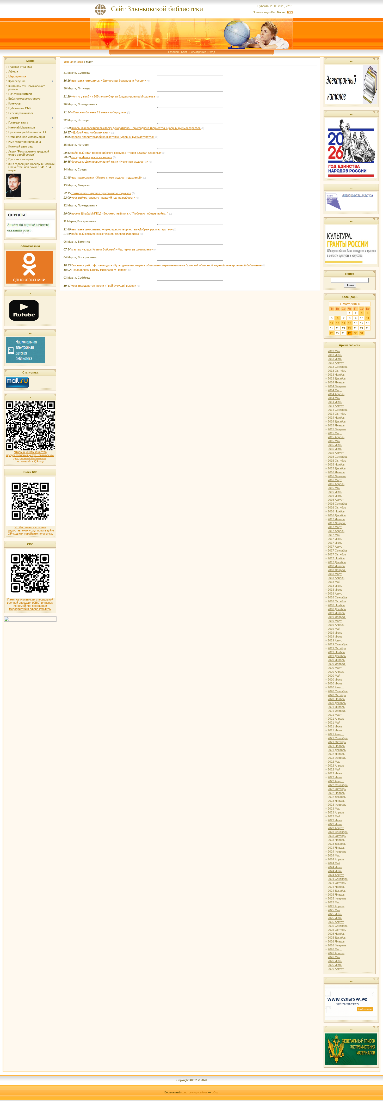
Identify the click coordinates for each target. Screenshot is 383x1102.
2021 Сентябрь (338, 738)
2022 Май (334, 769)
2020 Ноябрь (336, 699)
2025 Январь (336, 894)
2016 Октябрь (337, 507)
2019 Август (336, 640)
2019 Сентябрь (338, 644)
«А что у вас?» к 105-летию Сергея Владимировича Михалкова (113, 96)
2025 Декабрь (337, 937)
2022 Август (336, 781)
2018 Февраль (337, 570)
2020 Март (335, 667)
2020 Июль (335, 683)
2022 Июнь (335, 773)
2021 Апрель (336, 718)
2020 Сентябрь (338, 691)
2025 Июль (335, 918)
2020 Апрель (336, 671)
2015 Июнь (335, 444)
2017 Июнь (335, 538)
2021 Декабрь (337, 749)
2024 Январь (336, 847)
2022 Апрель (336, 765)
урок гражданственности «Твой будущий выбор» (103, 285)
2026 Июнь (335, 961)
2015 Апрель (336, 437)
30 (355, 333)
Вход (211, 51)
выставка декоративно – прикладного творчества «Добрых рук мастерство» (121, 229)
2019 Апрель (336, 624)
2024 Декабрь (337, 890)
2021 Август (336, 734)
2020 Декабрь (337, 703)
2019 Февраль (337, 617)
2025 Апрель (336, 906)
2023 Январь (336, 800)
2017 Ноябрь (336, 558)
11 (367, 318)
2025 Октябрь (337, 929)
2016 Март (335, 480)
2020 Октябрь (337, 695)
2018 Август (336, 593)
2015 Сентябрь (338, 456)
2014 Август (336, 405)
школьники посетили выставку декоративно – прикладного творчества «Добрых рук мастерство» (136, 128)
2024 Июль (335, 871)
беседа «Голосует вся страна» (91, 157)
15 (349, 323)
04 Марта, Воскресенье (80, 257)
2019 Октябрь (337, 648)
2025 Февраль (337, 898)
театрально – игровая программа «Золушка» (101, 193)
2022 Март (335, 761)
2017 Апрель (336, 530)
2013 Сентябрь (338, 366)
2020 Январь (336, 660)
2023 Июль (335, 824)
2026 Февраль (337, 945)
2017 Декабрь (337, 562)
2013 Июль (335, 358)
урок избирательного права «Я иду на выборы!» (103, 197)
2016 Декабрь (337, 515)
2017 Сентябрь (338, 550)
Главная (173, 51)
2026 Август (336, 968)
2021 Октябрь (337, 742)
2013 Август (336, 362)
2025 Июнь (335, 914)
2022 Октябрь (337, 789)
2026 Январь (336, 941)
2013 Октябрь (337, 370)
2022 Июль (335, 777)
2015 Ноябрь (336, 464)
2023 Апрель (336, 812)
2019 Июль (335, 636)
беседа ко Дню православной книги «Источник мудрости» (109, 161)
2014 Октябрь (337, 413)
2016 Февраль (337, 476)
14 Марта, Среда (75, 169)
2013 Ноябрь (336, 374)
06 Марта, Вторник (77, 241)
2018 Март (335, 574)
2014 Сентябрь (338, 409)
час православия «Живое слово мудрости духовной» (106, 177)
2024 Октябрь (337, 882)
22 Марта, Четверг (76, 120)
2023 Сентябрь (338, 832)
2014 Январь (336, 382)
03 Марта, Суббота (77, 277)
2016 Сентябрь (338, 503)
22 (349, 328)
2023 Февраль (337, 804)
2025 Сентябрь (338, 925)
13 (337, 323)
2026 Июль (335, 964)
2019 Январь (336, 613)
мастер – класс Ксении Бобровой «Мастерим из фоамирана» (112, 249)
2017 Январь (336, 519)
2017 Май (334, 534)
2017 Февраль (337, 523)
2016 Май (334, 487)
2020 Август (336, 687)
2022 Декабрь (337, 796)
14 (343, 323)
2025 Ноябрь (336, 933)
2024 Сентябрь (338, 878)
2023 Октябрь (337, 835)
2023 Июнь (335, 820)
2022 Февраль (337, 757)
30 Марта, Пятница (77, 88)
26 (331, 333)
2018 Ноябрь (336, 605)
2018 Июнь (335, 585)
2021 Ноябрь (336, 746)
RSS (290, 12)
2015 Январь (336, 425)
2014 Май (334, 398)
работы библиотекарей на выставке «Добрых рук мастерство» (113, 136)
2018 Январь (336, 566)
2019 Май (334, 628)
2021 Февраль (337, 710)
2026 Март (335, 949)
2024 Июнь (335, 867)
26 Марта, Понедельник (80, 104)
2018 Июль (335, 589)
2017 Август (336, 546)
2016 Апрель (336, 484)
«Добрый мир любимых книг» (90, 132)
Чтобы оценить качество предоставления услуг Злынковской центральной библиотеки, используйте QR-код (30, 456)
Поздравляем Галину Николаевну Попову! (99, 269)
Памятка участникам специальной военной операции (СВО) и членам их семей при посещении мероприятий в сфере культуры (30, 604)
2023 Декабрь (337, 843)
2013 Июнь (335, 355)
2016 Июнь (335, 491)
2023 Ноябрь (336, 839)
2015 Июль (335, 448)
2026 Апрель (336, 953)
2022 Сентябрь (338, 785)
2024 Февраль (337, 851)
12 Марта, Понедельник (80, 205)
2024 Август (336, 875)
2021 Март (335, 714)
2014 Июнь (335, 401)
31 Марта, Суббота (77, 72)
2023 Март (335, 808)
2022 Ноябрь (336, 792)
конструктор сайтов (194, 1092)
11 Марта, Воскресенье (80, 221)
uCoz (215, 1092)
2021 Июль (335, 730)
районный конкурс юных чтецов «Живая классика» (105, 233)
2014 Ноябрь (336, 417)
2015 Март (335, 433)
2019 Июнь (335, 632)
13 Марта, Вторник (77, 185)
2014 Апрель (336, 394)
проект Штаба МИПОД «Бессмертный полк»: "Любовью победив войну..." (119, 213)
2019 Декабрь (337, 656)
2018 (80, 61)
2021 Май (334, 722)
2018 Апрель (336, 577)
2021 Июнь (335, 726)
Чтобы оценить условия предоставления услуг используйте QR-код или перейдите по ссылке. (30, 530)
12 (331, 323)
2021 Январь (336, 706)
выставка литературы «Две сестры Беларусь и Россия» (108, 80)
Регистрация (197, 51)
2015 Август (336, 452)
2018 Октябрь (337, 601)
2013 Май (334, 351)
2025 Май (334, 910)
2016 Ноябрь (336, 511)
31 (361, 333)
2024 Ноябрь (336, 886)
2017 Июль (335, 542)
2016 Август (336, 499)
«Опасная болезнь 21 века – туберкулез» (98, 112)
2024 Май (334, 863)
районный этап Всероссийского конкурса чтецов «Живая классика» (116, 152)
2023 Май (334, 816)
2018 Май (334, 581)
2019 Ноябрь (336, 652)
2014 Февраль (337, 386)
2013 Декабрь (337, 378)
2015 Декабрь (337, 468)
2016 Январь (336, 472)
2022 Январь (336, 753)
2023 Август (336, 828)
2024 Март (335, 855)
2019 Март (335, 620)
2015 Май (334, 441)
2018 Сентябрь (338, 597)
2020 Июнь (335, 679)
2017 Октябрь (337, 554)
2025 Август (336, 921)
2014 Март (335, 390)
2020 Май (334, 675)
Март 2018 (350, 303)
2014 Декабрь (337, 421)
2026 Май (334, 957)
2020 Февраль (337, 663)
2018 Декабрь (337, 609)
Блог (184, 51)
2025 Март (335, 902)
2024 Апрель (336, 859)
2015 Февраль (337, 429)
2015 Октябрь (337, 460)
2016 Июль (335, 495)
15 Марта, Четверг (76, 144)
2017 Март (335, 527)
